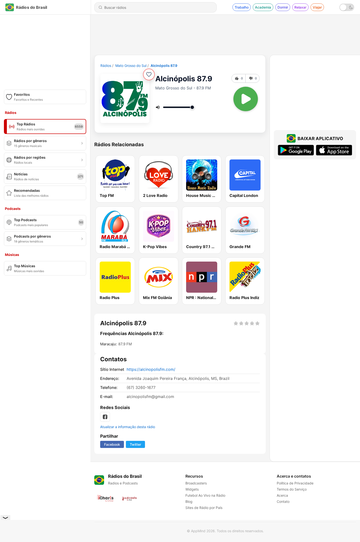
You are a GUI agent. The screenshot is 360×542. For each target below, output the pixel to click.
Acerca (282, 495)
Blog (188, 501)
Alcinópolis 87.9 (164, 65)
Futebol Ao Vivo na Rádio (205, 495)
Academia (263, 7)
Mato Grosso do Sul (130, 65)
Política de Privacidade (295, 483)
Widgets (192, 489)
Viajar (317, 7)
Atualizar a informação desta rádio (127, 427)
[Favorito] (149, 74)
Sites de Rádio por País (203, 508)
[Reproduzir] (245, 99)
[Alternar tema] (346, 7)
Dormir (282, 7)
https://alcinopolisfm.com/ (151, 369)
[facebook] (105, 417)
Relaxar (300, 7)
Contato (283, 501)
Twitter (135, 444)
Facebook (112, 444)
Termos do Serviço (292, 489)
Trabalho (242, 7)
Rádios (105, 65)
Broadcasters (196, 483)
